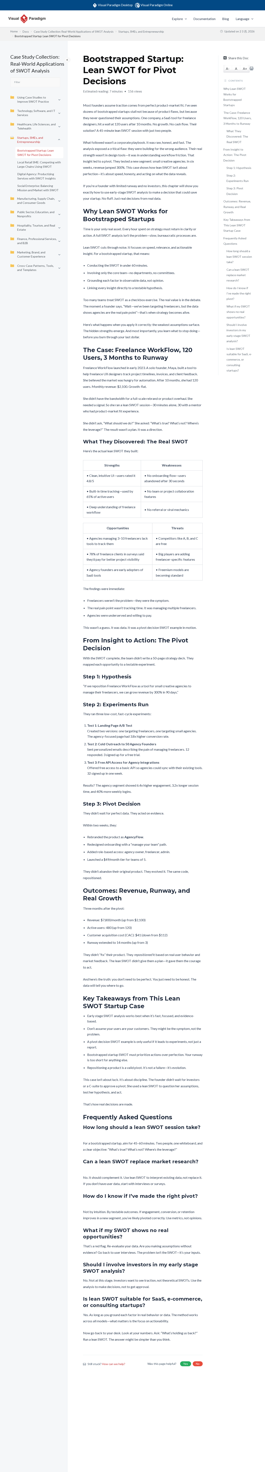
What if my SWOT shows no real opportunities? (238, 312)
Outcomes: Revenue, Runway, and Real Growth (237, 206)
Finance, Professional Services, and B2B (37, 241)
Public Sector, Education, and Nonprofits (35, 214)
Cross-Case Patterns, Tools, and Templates (35, 268)
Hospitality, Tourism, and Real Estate (36, 227)
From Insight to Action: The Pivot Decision (234, 155)
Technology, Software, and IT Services (36, 113)
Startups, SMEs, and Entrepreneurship (30, 140)
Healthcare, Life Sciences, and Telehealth (36, 126)
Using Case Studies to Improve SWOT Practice (33, 99)
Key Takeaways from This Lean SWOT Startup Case (236, 225)
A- (227, 68)
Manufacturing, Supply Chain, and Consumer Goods (36, 200)
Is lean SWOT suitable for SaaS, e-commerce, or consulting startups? (239, 359)
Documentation (204, 19)
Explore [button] (177, 19)
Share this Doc (238, 58)
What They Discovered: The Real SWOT (237, 136)
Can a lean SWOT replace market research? (237, 275)
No (198, 1363)
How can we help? (113, 1364)
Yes (185, 1363)
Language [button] (242, 19)
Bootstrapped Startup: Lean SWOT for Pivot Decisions (35, 153)
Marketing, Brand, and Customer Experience (31, 254)
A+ (245, 68)
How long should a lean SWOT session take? (239, 256)
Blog (225, 19)
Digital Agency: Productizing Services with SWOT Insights (36, 176)
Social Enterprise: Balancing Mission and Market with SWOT (38, 188)
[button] (185, 19)
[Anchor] (200, 215)
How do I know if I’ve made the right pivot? (238, 293)
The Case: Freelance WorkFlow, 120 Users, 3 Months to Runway (237, 118)
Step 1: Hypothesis (238, 168)
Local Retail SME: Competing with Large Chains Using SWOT (39, 164)
